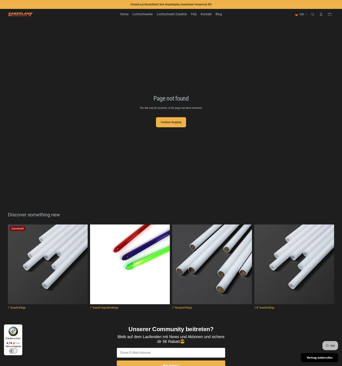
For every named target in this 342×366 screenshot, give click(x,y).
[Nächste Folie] (82, 264)
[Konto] (321, 14)
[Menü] (20, 326)
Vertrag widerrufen (319, 357)
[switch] (13, 351)
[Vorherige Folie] (14, 264)
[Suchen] (312, 14)
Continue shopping (171, 122)
